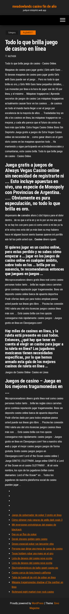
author (12, 56)
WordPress (38, 603)
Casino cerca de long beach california (31, 572)
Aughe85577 (28, 32)
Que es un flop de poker (24, 534)
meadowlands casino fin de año (34, 6)
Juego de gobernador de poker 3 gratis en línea (36, 515)
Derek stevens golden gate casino (29, 539)
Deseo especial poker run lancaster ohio (33, 543)
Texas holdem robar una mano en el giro (32, 553)
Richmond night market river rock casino (33, 591)
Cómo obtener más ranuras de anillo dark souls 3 (37, 519)
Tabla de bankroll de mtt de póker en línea (34, 577)
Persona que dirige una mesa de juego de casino (37, 548)
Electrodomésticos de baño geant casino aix (35, 567)
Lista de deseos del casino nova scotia (32, 558)
